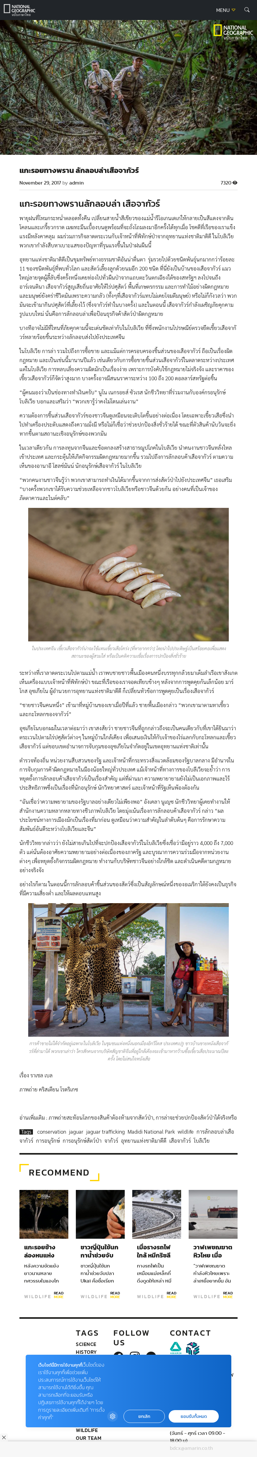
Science (86, 1344)
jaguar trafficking (106, 1132)
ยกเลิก (144, 1416)
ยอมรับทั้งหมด (194, 1416)
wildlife (186, 1132)
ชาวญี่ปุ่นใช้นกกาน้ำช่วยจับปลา (99, 1255)
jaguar (77, 1132)
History (86, 1352)
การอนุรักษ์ (48, 1141)
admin (76, 182)
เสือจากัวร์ (180, 1141)
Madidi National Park (152, 1132)
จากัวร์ (111, 1141)
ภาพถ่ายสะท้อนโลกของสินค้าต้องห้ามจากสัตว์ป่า (101, 1118)
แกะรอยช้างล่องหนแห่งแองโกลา (39, 1255)
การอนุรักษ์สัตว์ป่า (83, 1141)
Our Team (88, 1438)
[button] (247, 10)
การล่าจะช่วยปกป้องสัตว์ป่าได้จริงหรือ (196, 1118)
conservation (52, 1132)
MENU (223, 10)
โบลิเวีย (202, 1141)
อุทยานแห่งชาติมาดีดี (144, 1141)
